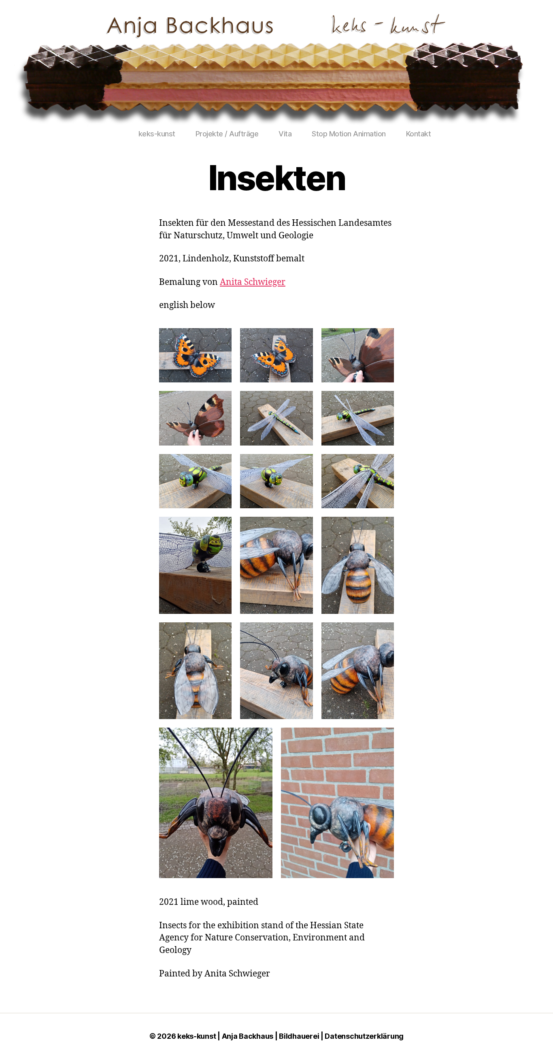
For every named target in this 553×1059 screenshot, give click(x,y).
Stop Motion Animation (349, 133)
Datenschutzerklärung (364, 1036)
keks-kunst (156, 133)
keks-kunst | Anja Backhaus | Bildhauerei (248, 1036)
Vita (285, 133)
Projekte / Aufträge (227, 133)
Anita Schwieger (252, 282)
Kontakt (418, 133)
